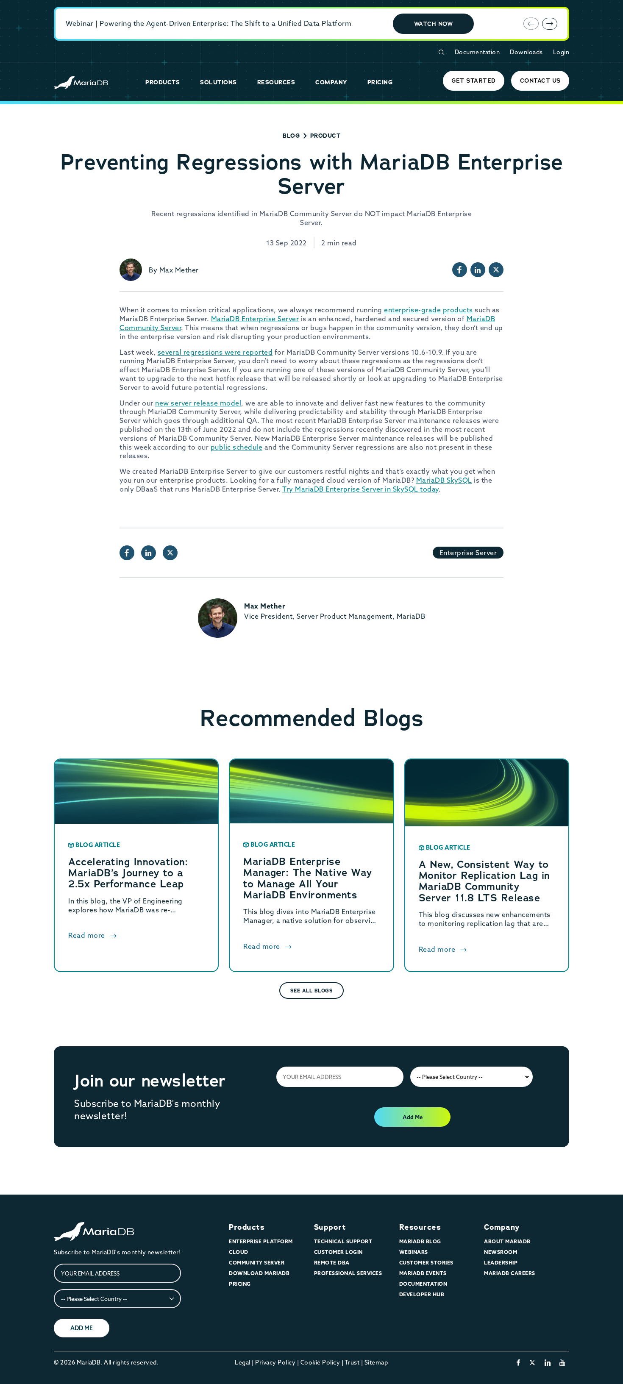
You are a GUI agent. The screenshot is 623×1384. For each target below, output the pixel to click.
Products (246, 1227)
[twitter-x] (532, 1362)
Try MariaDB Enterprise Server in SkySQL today (360, 489)
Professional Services (348, 1273)
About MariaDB (507, 1241)
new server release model (198, 403)
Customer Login (338, 1252)
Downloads (526, 52)
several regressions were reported (215, 352)
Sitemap (376, 1362)
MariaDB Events (423, 1273)
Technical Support (343, 1241)
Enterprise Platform (261, 1241)
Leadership (500, 1262)
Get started (473, 80)
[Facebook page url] (459, 269)
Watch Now (433, 24)
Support (330, 1227)
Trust (352, 1362)
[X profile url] (496, 269)
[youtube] (562, 1362)
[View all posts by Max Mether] (131, 269)
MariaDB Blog (420, 1241)
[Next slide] (549, 24)
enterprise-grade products (428, 310)
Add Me (413, 1117)
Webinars (413, 1252)
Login (561, 52)
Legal (242, 1362)
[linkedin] (548, 1362)
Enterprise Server (468, 552)
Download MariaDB (259, 1273)
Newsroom (500, 1252)
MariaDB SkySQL (444, 480)
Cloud (238, 1252)
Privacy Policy (275, 1362)
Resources (420, 1227)
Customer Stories (426, 1262)
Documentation (477, 52)
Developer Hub (422, 1294)
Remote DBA (332, 1262)
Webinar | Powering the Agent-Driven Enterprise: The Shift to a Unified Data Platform (208, 23)
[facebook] (518, 1362)
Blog (291, 135)
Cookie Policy (320, 1362)
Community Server (256, 1262)
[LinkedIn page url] (477, 269)
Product (325, 135)
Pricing (240, 1284)
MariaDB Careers (509, 1273)
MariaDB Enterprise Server (255, 318)
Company (502, 1227)
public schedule (237, 447)
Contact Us (540, 80)
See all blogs (311, 990)
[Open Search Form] (441, 52)
